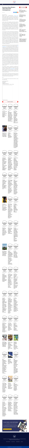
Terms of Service (8, 441)
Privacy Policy (13, 441)
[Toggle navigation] (2, 4)
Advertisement (18, 441)
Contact (22, 441)
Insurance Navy (16, 15)
